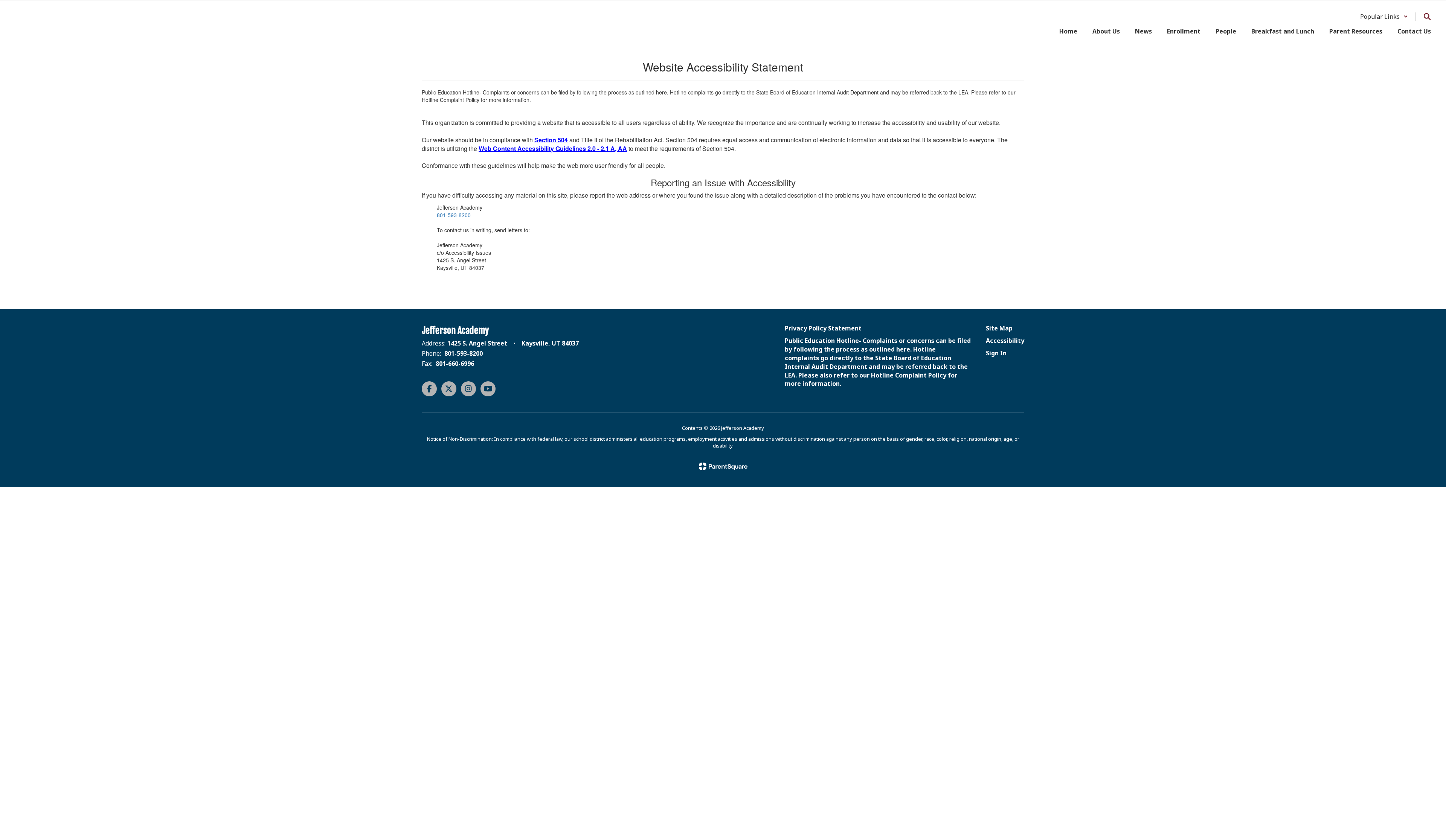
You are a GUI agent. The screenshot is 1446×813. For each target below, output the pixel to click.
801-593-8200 (454, 215)
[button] (1384, 16)
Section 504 (551, 140)
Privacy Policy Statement (823, 328)
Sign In (996, 353)
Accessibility (1005, 340)
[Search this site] (1427, 16)
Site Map (999, 328)
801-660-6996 (455, 363)
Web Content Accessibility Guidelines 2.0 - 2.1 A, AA (553, 148)
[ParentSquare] (723, 466)
